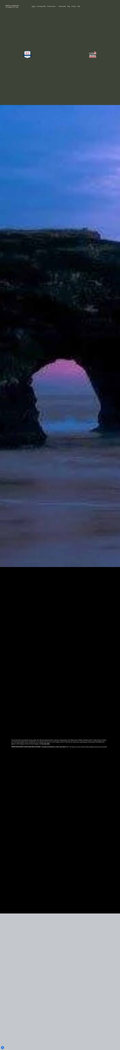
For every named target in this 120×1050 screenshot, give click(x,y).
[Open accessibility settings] (2, 1047)
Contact (73, 6)
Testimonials (62, 6)
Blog (68, 6)
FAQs (78, 6)
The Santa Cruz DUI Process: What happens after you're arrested (88, 746)
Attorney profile (41, 6)
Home (33, 6)
